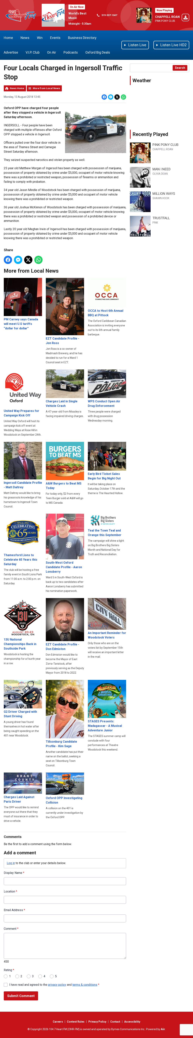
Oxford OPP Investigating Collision (64, 800)
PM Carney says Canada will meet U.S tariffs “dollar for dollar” (21, 324)
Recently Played (150, 134)
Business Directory (82, 38)
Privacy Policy (97, 1021)
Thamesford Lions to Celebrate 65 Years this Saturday (20, 559)
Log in (11, 863)
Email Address (14, 910)
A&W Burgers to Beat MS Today (63, 486)
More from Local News (46, 88)
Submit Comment (21, 996)
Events (55, 38)
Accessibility (132, 1021)
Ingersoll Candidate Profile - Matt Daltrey (23, 485)
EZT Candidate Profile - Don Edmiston (62, 647)
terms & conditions (84, 984)
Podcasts (71, 52)
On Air (51, 52)
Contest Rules (75, 1021)
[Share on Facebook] (104, 97)
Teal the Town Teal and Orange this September (104, 533)
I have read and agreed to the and (54, 984)
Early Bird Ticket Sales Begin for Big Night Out (104, 476)
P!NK (155, 222)
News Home (17, 88)
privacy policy (57, 984)
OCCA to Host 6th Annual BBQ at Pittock (105, 313)
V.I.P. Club (33, 52)
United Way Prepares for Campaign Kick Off (21, 413)
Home (8, 38)
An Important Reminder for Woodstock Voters (107, 635)
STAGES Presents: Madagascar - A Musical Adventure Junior (105, 726)
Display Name (14, 873)
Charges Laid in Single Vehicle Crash (61, 404)
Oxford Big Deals (97, 52)
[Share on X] (117, 97)
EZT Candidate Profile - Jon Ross (62, 341)
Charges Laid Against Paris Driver (19, 799)
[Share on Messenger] (110, 97)
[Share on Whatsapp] (123, 97)
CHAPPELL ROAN (167, 17)
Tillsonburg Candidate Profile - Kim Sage (61, 744)
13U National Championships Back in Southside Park (20, 644)
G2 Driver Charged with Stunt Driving (20, 714)
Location (10, 891)
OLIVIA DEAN (160, 173)
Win (40, 38)
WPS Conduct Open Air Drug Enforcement (104, 404)
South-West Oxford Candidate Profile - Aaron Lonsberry (64, 567)
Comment (11, 928)
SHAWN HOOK (160, 198)
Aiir (163, 1029)
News (25, 38)
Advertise (11, 52)
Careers (58, 1021)
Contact (115, 1021)
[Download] (185, 18)
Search (180, 68)
